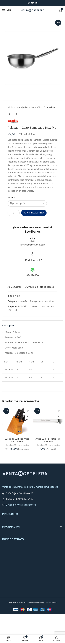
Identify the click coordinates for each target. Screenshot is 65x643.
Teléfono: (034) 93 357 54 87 (19, 499)
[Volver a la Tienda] (13, 114)
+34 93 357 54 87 (32, 260)
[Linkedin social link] (36, 3)
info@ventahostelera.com (32, 245)
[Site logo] (32, 10)
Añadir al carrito (34, 213)
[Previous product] (9, 114)
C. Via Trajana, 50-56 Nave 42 (19, 493)
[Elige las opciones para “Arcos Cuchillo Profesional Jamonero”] (58, 416)
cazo (43, 306)
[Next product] (16, 114)
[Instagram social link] (28, 3)
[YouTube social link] (32, 3)
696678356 (32, 275)
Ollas (39, 107)
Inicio (10, 107)
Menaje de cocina (25, 107)
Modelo (11, 197)
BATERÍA (22, 306)
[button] (27, 416)
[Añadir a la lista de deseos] (27, 411)
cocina (50, 306)
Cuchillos (9, 445)
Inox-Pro (50, 107)
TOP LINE (13, 310)
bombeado (34, 306)
